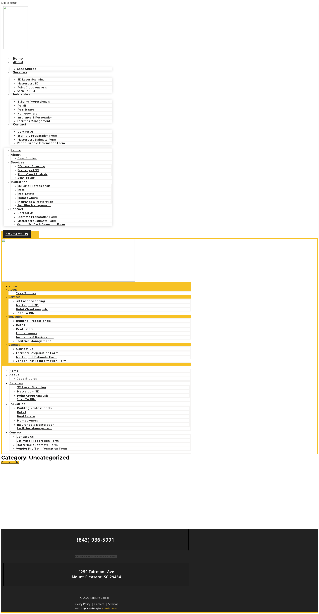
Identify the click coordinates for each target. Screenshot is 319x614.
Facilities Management (33, 121)
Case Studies (27, 158)
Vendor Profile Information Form (41, 143)
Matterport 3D (28, 83)
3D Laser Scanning (31, 79)
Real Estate (25, 109)
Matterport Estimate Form (36, 139)
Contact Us (25, 131)
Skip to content (9, 2)
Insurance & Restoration (35, 117)
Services (20, 72)
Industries (21, 94)
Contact (19, 124)
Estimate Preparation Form (37, 135)
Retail (21, 105)
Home (18, 58)
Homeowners (27, 113)
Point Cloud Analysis (32, 87)
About (18, 62)
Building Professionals (33, 101)
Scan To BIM (26, 177)
